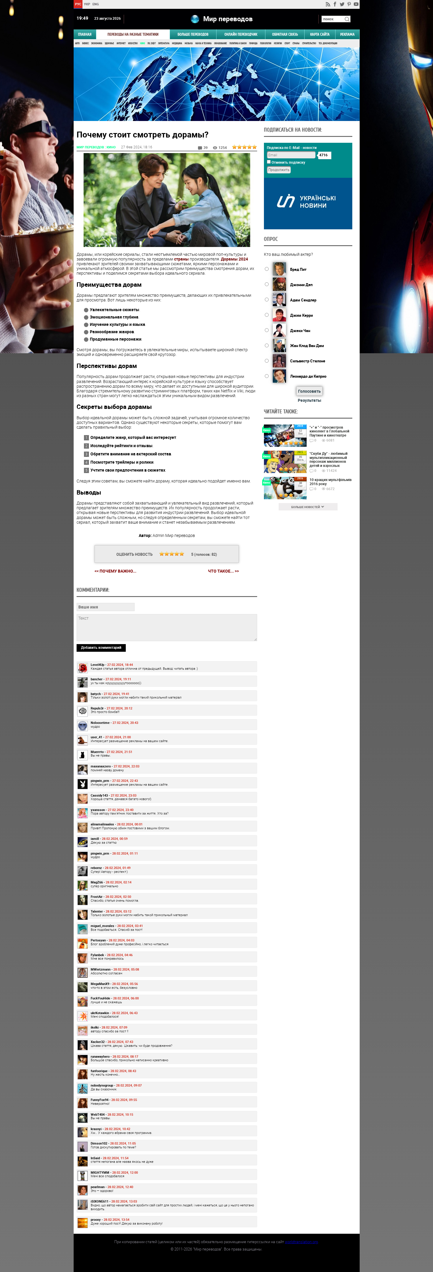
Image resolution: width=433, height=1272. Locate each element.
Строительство (309, 43)
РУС (78, 4)
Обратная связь (285, 34)
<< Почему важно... (115, 571)
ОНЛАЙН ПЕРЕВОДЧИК (240, 34)
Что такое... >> (223, 571)
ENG (95, 4)
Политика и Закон (238, 43)
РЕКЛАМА (347, 34)
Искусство (133, 43)
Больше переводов (193, 34)
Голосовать (309, 391)
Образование (220, 43)
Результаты (309, 400)
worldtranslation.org (301, 1241)
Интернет (121, 43)
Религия (278, 43)
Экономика (96, 43)
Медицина (177, 43)
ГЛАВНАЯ (85, 34)
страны (181, 259)
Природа (253, 43)
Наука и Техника (203, 43)
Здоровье (109, 43)
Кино (142, 43)
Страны (296, 43)
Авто (77, 43)
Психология (265, 43)
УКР (87, 4)
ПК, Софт (152, 43)
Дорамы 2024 (234, 259)
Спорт (287, 43)
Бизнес (85, 43)
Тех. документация (328, 43)
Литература (163, 43)
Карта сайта (320, 34)
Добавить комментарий (101, 647)
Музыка (189, 43)
